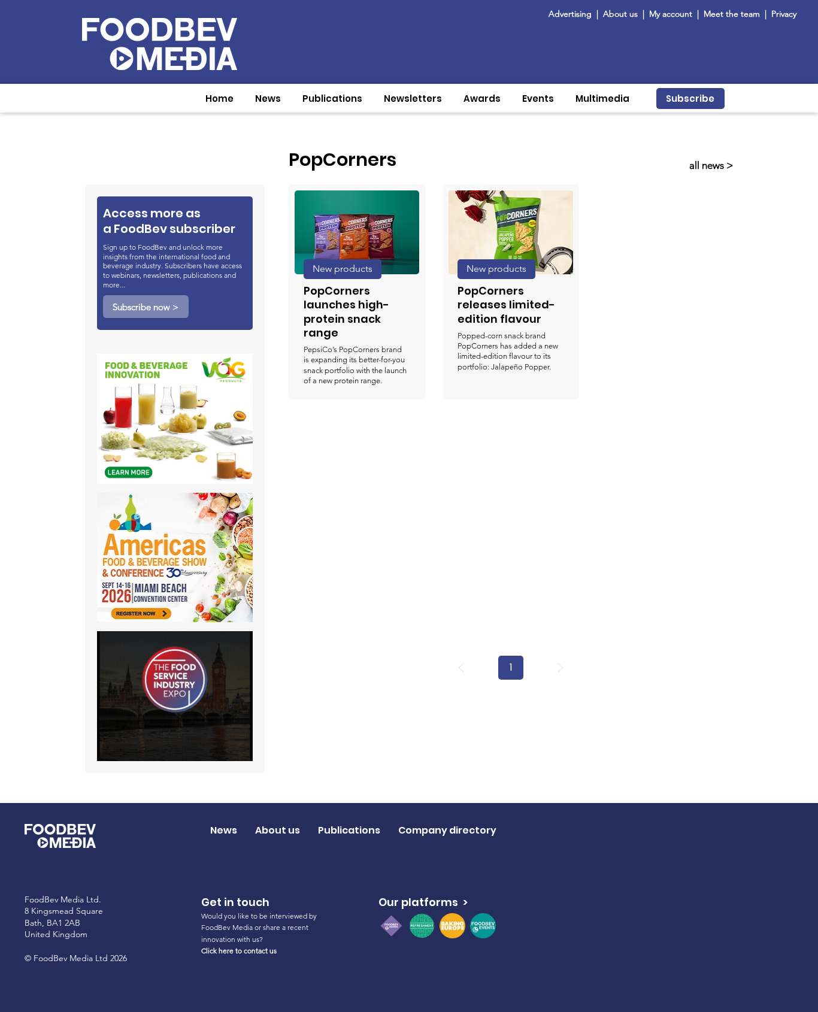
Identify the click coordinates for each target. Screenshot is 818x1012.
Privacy (783, 13)
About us (620, 13)
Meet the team (733, 13)
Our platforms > (423, 902)
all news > (711, 165)
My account (670, 13)
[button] (268, 98)
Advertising (572, 13)
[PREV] (461, 668)
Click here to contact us (239, 950)
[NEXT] (560, 668)
